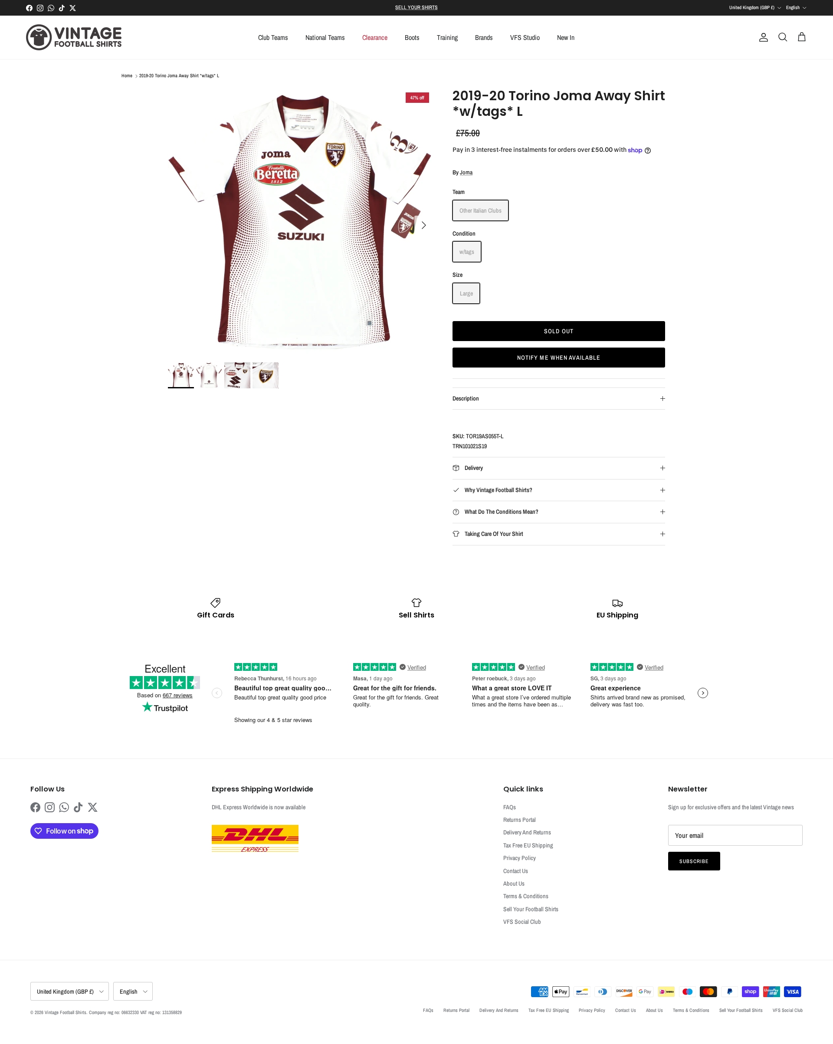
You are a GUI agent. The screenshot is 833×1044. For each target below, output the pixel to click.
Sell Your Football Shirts (530, 909)
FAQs (509, 807)
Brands (484, 37)
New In (565, 37)
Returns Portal (519, 820)
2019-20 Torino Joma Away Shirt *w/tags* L (179, 76)
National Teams (325, 37)
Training (447, 37)
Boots (412, 37)
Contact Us (515, 871)
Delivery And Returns (527, 832)
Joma (466, 172)
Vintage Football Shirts (65, 1012)
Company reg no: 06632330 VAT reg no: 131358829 (135, 1012)
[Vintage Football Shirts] (73, 37)
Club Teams (273, 37)
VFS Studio (525, 37)
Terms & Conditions (525, 896)
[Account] (762, 37)
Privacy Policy (519, 858)
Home (126, 76)
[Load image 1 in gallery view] (300, 221)
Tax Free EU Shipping (528, 845)
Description (466, 398)
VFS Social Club (522, 922)
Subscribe (694, 861)
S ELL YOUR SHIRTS (416, 7)
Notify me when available (559, 357)
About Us (514, 883)
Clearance (374, 37)
